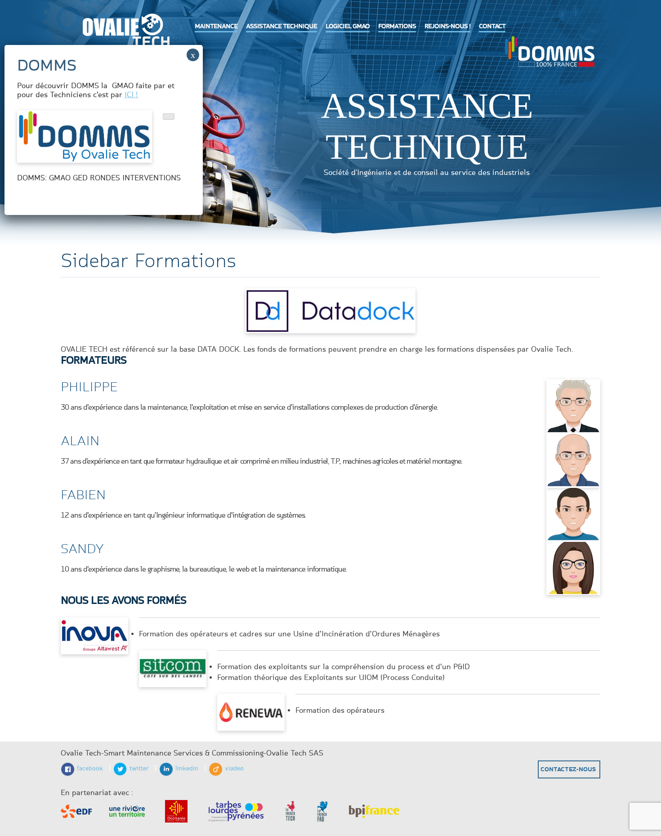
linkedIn (186, 768)
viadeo (234, 768)
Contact (492, 26)
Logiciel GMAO (348, 26)
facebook (90, 768)
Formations (397, 26)
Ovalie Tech (124, 33)
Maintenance (216, 26)
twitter (139, 768)
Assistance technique (281, 26)
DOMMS (549, 50)
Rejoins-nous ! (447, 26)
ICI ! (131, 94)
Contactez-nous (568, 769)
